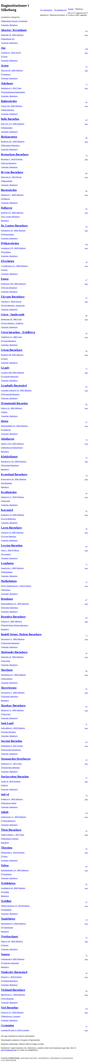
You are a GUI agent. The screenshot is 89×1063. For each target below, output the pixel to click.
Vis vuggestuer (46, 10)
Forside (70, 9)
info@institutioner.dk (8, 1050)
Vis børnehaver (60, 10)
